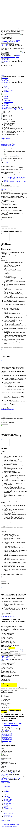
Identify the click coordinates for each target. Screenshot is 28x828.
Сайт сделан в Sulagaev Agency (11, 824)
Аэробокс (6, 796)
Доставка (6, 788)
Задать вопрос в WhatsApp (7, 145)
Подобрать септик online (7, 773)
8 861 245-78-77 (5, 45)
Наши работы (7, 88)
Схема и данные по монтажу (11, 163)
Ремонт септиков (8, 816)
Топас (5, 804)
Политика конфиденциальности (12, 822)
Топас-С (6, 806)
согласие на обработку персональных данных (10, 40)
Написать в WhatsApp (6, 656)
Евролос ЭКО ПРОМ (9, 803)
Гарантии (6, 162)
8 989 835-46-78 (5, 44)
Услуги (5, 87)
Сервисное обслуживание (10, 817)
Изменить (11, 71)
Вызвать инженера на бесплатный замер (6, 143)
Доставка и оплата (8, 90)
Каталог (6, 86)
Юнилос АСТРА (8, 808)
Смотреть (3, 71)
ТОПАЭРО (6, 807)
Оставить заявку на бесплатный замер (6, 38)
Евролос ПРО (7, 800)
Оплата (5, 790)
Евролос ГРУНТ (8, 799)
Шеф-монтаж (7, 815)
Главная (6, 84)
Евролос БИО (7, 797)
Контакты (6, 91)
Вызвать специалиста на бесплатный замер (6, 653)
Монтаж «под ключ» (9, 813)
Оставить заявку (5, 54)
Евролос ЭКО (7, 802)
